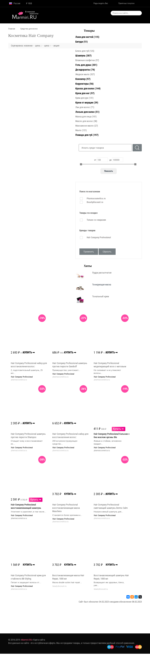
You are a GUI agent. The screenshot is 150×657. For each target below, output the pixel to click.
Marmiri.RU (26, 639)
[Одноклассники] (132, 597)
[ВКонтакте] (128, 597)
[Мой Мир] (136, 597)
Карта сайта (39, 639)
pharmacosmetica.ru (102, 450)
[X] (140, 597)
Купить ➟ (118, 429)
